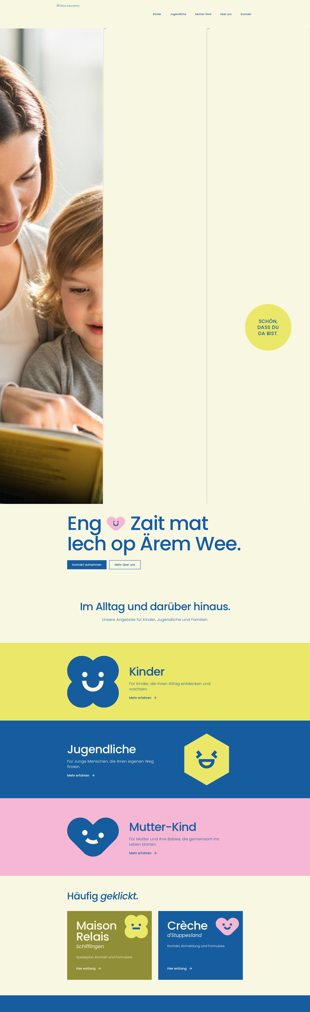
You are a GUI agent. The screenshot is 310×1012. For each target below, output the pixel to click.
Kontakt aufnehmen (86, 565)
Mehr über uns (125, 565)
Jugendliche (178, 14)
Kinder (157, 14)
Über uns (226, 14)
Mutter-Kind (203, 14)
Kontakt (246, 14)
